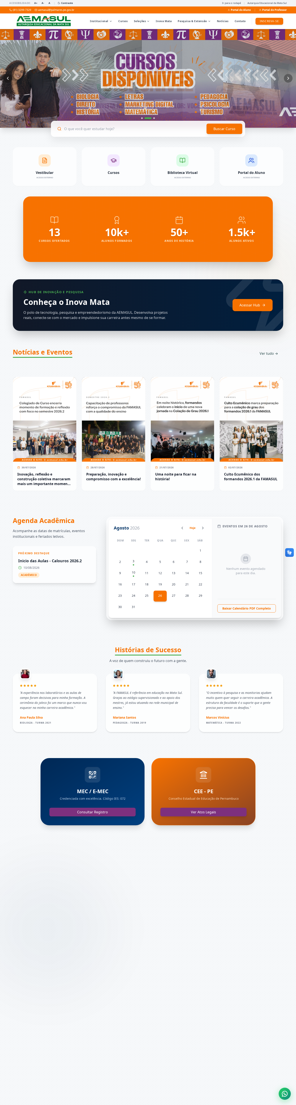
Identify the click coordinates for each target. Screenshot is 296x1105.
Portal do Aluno (241, 10)
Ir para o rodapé (231, 3)
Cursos (123, 21)
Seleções (140, 21)
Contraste (67, 3)
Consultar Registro (92, 812)
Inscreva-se (269, 21)
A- (43, 3)
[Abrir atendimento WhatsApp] (285, 1094)
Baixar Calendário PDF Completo (246, 608)
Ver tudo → (269, 353)
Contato (240, 21)
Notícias (223, 21)
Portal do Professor (274, 10)
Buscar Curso (224, 128)
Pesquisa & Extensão (192, 21)
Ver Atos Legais (203, 812)
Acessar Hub (249, 305)
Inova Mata (164, 21)
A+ (35, 3)
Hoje (192, 528)
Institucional (99, 21)
